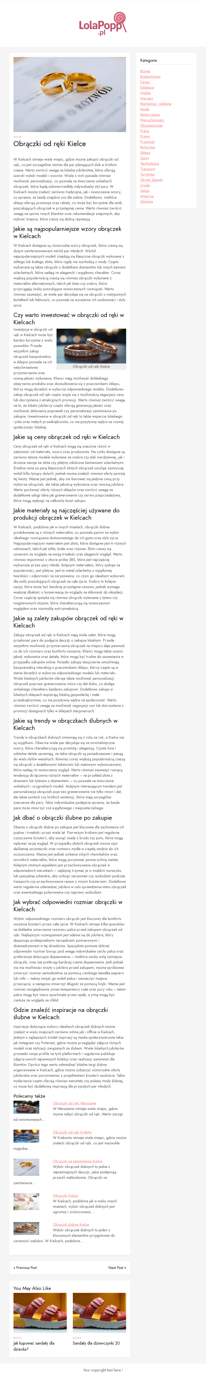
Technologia (149, 163)
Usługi (144, 190)
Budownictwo (150, 76)
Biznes (145, 71)
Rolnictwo (147, 147)
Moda (17, 137)
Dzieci (145, 82)
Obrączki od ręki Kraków (72, 1132)
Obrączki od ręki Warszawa (74, 1103)
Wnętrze (147, 196)
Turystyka (147, 174)
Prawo (145, 136)
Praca (144, 131)
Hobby (145, 93)
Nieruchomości (152, 120)
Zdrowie (146, 201)
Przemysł (147, 142)
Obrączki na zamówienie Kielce (77, 1161)
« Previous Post (25, 1267)
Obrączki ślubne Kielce (71, 1224)
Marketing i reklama (155, 103)
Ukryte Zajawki (151, 180)
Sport (144, 158)
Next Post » (117, 1267)
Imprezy (146, 98)
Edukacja (147, 87)
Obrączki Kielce (65, 1195)
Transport (147, 169)
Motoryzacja (150, 114)
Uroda (145, 185)
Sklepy (145, 152)
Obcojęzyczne (151, 125)
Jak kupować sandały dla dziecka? (33, 1346)
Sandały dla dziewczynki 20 (96, 1343)
